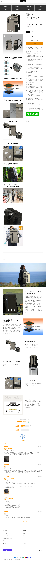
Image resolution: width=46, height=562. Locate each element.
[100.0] (22, 436)
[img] (6, 446)
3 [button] (23, 521)
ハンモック (17, 6)
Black (33, 31)
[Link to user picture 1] (6, 459)
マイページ (5, 533)
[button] (23, 251)
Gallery (24, 543)
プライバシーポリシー (7, 540)
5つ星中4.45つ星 (26, 421)
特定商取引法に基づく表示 (8, 538)
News (29, 9)
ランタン (40, 6)
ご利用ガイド (5, 535)
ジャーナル (40, 9)
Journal (24, 540)
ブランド (5, 9)
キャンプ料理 (28, 6)
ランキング (17, 9)
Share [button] (28, 121)
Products (24, 535)
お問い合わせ (5, 545)
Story (24, 533)
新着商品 (5, 6)
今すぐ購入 (34, 43)
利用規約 (4, 543)
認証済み (22, 440)
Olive (28, 31)
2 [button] (21, 521)
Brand (24, 538)
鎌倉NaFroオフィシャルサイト (9, 559)
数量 (26, 34)
